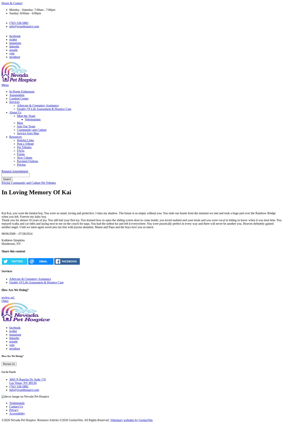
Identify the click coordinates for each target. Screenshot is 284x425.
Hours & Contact (12, 3)
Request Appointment (15, 171)
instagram (15, 43)
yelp (11, 53)
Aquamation (16, 95)
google (13, 50)
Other (5, 301)
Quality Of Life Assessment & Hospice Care (44, 109)
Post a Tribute (25, 143)
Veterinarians (33, 119)
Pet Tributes (24, 147)
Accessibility (17, 413)
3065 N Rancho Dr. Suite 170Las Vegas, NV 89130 (27, 381)
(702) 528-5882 (18, 23)
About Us (15, 112)
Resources (15, 136)
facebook (14, 36)
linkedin (14, 46)
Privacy (14, 410)
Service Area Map (28, 133)
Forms (21, 154)
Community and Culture (32, 129)
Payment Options (27, 161)
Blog (20, 123)
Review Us (9, 364)
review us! (8, 297)
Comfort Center (18, 98)
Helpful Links (25, 140)
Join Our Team (26, 126)
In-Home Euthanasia (21, 91)
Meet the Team (26, 116)
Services (14, 102)
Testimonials (17, 403)
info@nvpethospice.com (24, 26)
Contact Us (16, 406)
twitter (13, 39)
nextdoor (14, 57)
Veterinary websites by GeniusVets (131, 420)
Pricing (21, 164)
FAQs (20, 150)
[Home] (19, 81)
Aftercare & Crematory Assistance (38, 105)
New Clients (24, 157)
